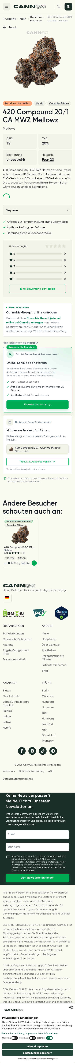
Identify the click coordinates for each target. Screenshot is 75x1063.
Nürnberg (48, 702)
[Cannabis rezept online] (32, 6)
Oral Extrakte (11, 696)
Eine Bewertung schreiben (37, 288)
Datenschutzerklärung (31, 771)
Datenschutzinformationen (18, 779)
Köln (44, 730)
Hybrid (39, 103)
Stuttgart (48, 741)
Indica (7, 716)
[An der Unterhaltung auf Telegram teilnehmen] (53, 751)
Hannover (48, 707)
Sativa (7, 722)
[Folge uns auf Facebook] (22, 751)
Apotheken (49, 650)
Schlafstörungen (13, 633)
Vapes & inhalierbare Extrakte (16, 704)
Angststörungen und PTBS (16, 652)
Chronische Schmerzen (17, 639)
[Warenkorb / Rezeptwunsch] (58, 6)
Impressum (9, 771)
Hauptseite (9, 18)
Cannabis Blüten (59, 103)
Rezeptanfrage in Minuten (53, 658)
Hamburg (48, 718)
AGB (50, 771)
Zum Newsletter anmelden (37, 878)
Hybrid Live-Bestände (37, 19)
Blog (45, 670)
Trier (44, 713)
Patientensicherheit (54, 665)
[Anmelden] (68, 6)
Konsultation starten (35, 404)
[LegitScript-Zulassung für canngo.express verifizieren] (61, 613)
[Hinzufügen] (34, 563)
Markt (23, 18)
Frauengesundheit (14, 659)
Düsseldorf (48, 735)
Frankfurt (47, 724)
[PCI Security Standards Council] (39, 613)
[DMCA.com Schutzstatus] (13, 613)
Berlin (45, 690)
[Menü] (6, 6)
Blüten (7, 690)
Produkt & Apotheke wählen (35, 462)
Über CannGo (51, 645)
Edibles (7, 711)
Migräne (8, 645)
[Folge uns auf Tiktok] (43, 751)
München (48, 696)
